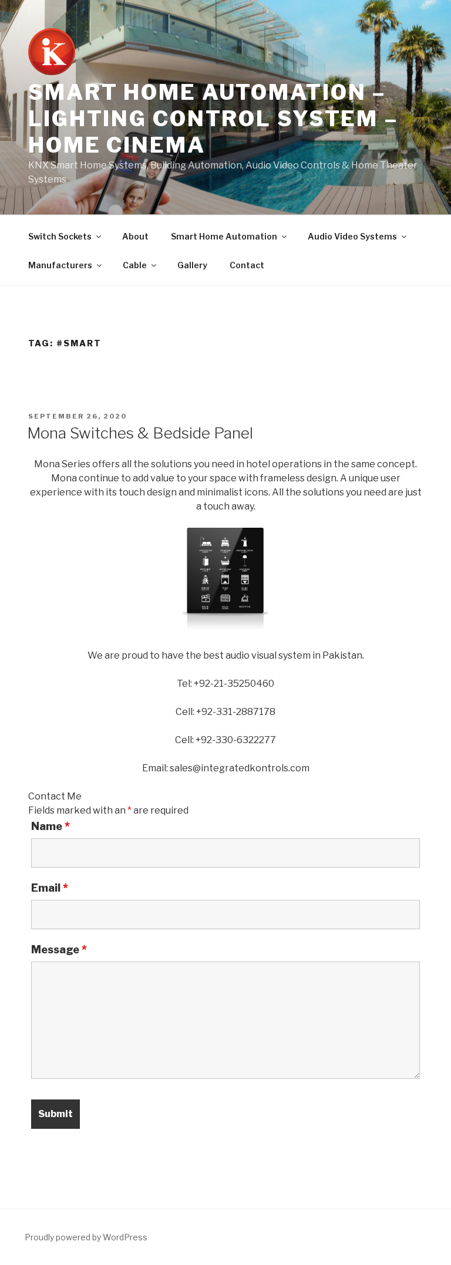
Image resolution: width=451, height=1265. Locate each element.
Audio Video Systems (352, 236)
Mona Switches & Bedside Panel (140, 433)
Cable (135, 265)
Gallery (192, 265)
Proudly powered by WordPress (86, 1237)
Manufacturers (60, 265)
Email (49, 888)
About (135, 236)
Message (59, 950)
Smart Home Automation (224, 236)
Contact (247, 265)
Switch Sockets (60, 236)
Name (50, 826)
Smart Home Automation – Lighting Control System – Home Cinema (213, 118)
